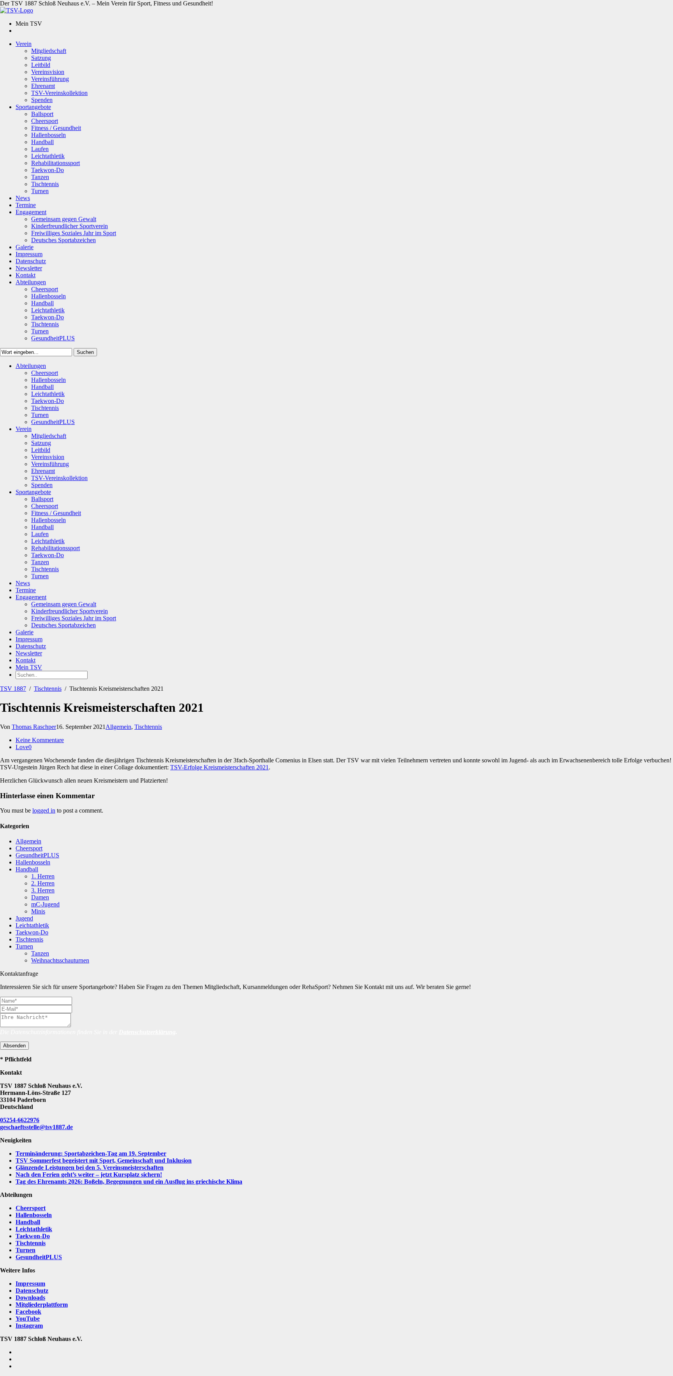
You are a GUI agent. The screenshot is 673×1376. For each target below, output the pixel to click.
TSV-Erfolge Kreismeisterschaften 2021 (219, 767)
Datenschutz (32, 1290)
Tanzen (40, 953)
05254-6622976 (19, 1120)
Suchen (85, 352)
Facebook (28, 1311)
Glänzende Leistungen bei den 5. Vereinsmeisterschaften (90, 1167)
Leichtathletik (32, 925)
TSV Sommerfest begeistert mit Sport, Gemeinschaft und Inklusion (104, 1160)
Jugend (24, 918)
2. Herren (43, 883)
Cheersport (29, 848)
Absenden (14, 1046)
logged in (43, 810)
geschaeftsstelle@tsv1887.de (36, 1127)
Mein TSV (29, 667)
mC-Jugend (45, 904)
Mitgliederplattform (42, 1304)
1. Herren (43, 876)
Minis (38, 911)
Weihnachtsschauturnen (60, 960)
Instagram (29, 1325)
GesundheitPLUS (37, 855)
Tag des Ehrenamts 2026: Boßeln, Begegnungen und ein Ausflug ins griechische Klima (129, 1181)
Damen (40, 897)
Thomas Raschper (34, 726)
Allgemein (118, 726)
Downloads (30, 1297)
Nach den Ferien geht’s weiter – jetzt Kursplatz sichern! (89, 1174)
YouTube (28, 1318)
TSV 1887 (13, 688)
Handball (27, 869)
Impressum (30, 1283)
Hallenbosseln (33, 862)
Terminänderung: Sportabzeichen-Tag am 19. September (91, 1153)
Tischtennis (48, 688)
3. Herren (43, 890)
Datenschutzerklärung (147, 1032)
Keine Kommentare (40, 740)
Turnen (24, 946)
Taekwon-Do (32, 932)
